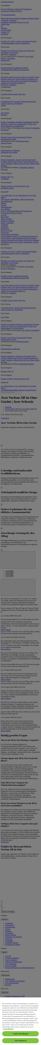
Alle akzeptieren (21, 1041)
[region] (20, 1021)
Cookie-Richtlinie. (8, 1029)
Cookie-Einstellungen (20, 1034)
